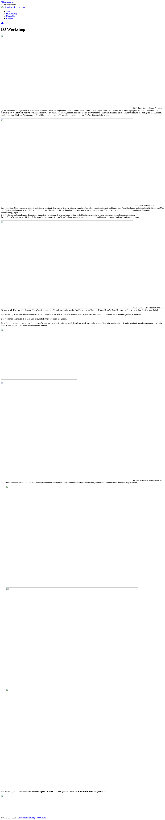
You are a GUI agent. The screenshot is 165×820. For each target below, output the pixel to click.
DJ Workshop (11, 14)
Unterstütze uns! (12, 16)
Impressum (41, 818)
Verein (8, 11)
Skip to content (7, 2)
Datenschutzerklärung (26, 818)
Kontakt (9, 18)
